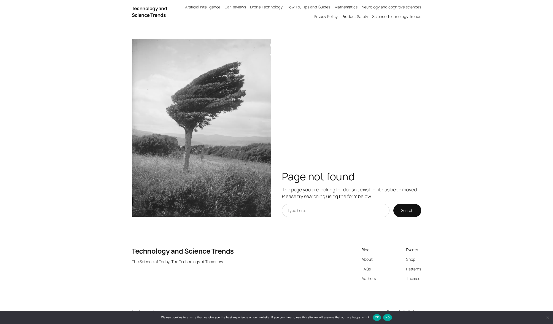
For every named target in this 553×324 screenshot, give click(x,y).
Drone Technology (266, 7)
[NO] (547, 317)
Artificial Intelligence (203, 7)
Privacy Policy (326, 16)
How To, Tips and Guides (308, 7)
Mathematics (346, 7)
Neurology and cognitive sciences (391, 7)
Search (407, 210)
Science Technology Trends (396, 16)
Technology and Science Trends (149, 11)
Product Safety (355, 16)
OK (377, 317)
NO (387, 317)
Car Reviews (235, 7)
